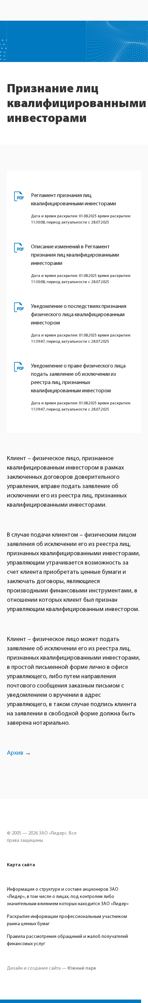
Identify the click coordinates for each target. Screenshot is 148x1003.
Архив (15, 752)
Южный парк (81, 968)
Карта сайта (21, 865)
